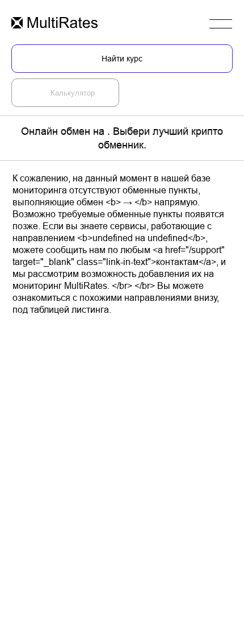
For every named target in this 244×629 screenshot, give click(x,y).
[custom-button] (54, 23)
